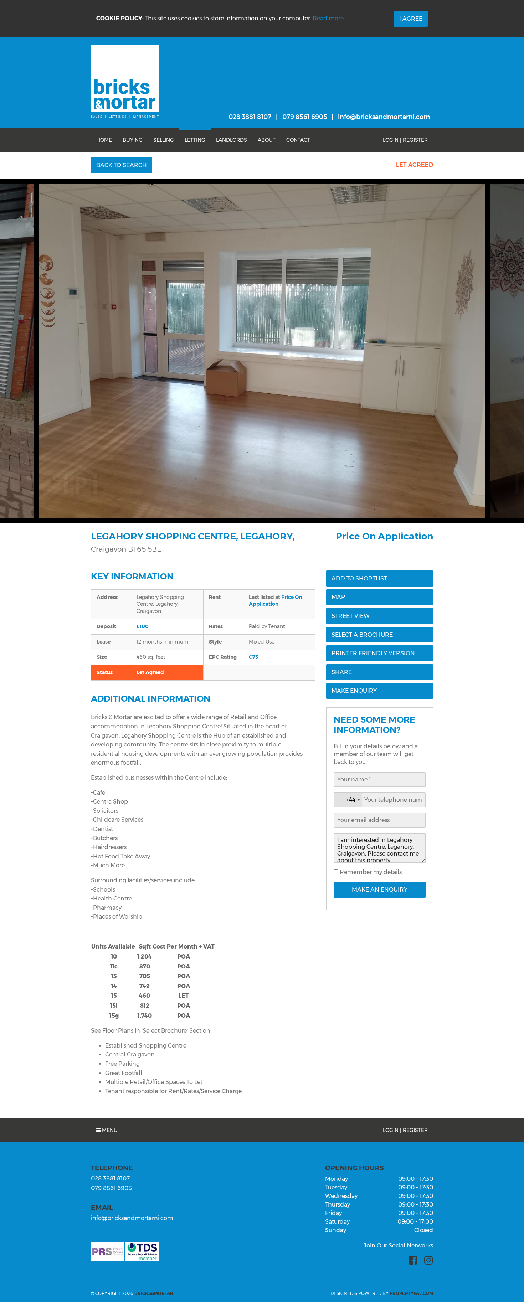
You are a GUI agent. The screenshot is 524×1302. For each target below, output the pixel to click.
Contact (298, 140)
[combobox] (348, 800)
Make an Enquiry (379, 889)
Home (104, 140)
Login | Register (405, 140)
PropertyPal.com (411, 1293)
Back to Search (121, 165)
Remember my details (370, 872)
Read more (328, 18)
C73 (253, 657)
